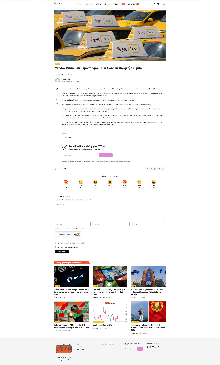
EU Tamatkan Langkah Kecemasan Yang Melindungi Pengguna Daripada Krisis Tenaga (147, 291)
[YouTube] (153, 347)
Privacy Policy (110, 161)
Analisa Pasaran (98, 321)
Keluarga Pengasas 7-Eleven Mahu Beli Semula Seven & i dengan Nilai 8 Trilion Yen (71, 326)
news (70, 137)
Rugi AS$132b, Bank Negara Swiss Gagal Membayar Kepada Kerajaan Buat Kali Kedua (109, 291)
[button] (161, 4)
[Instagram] (156, 347)
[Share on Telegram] (62, 74)
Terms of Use (81, 161)
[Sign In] (154, 4)
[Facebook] (147, 347)
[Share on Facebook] (56, 74)
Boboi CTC (135, 333)
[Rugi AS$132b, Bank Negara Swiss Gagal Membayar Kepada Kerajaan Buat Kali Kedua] (110, 276)
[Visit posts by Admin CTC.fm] (57, 80)
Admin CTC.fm (67, 79)
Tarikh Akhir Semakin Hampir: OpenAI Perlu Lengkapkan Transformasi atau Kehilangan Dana (71, 291)
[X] (150, 347)
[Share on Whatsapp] (59, 74)
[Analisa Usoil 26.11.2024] (110, 311)
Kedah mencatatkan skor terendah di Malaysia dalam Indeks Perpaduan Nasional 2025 (148, 327)
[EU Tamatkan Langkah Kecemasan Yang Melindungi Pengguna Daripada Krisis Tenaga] (148, 276)
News (57, 63)
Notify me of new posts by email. (67, 247)
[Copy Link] (65, 74)
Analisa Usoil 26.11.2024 (102, 325)
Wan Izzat (96, 328)
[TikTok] (158, 347)
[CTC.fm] (57, 4)
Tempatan (135, 321)
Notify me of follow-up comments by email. (70, 243)
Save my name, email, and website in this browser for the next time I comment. (77, 229)
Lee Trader (58, 297)
